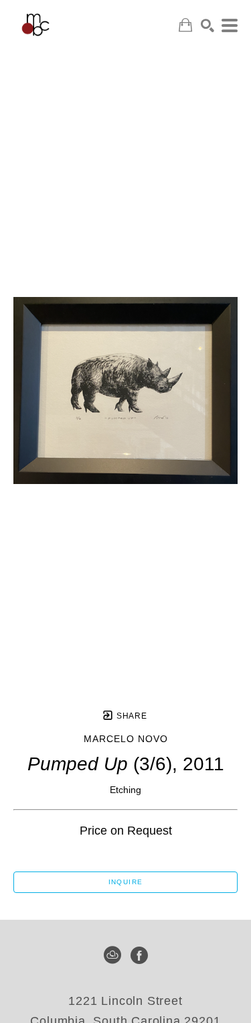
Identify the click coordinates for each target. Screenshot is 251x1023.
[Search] (207, 25)
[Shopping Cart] (185, 25)
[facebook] (139, 955)
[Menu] (230, 25)
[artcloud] (112, 955)
